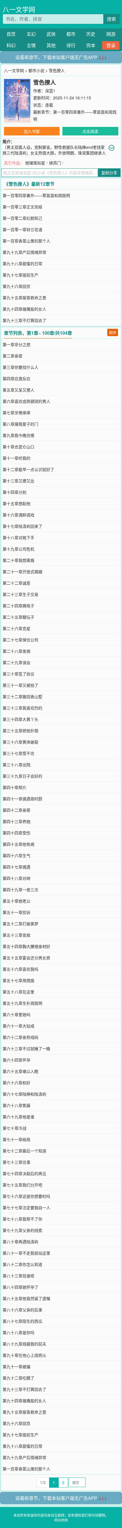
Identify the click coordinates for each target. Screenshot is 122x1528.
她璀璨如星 (35, 163)
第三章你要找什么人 (20, 367)
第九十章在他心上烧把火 (24, 1355)
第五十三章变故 (16, 935)
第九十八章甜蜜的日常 (22, 263)
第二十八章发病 (16, 651)
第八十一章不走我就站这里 (26, 1253)
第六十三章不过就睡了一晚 (26, 1048)
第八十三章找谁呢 (18, 1275)
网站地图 (61, 1519)
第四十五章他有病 (18, 844)
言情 (31, 45)
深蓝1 (50, 90)
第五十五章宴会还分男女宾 (26, 957)
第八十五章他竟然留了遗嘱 (26, 1298)
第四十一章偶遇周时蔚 (22, 798)
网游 (110, 34)
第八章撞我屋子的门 (20, 424)
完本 (90, 45)
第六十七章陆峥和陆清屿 (24, 1094)
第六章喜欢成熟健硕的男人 (26, 401)
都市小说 (36, 70)
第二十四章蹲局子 (18, 605)
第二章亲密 (12, 356)
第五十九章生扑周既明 (22, 1003)
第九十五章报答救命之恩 (24, 297)
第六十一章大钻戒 (18, 1026)
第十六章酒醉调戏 (18, 515)
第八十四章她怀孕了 (20, 1287)
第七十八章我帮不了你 (22, 1219)
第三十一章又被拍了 (20, 685)
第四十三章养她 (16, 821)
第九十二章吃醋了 (18, 1378)
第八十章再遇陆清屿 (20, 1241)
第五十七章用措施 (18, 980)
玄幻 (31, 34)
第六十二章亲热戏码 (20, 1037)
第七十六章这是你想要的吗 (26, 1196)
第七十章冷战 (14, 1128)
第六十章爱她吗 (16, 1014)
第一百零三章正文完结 (22, 207)
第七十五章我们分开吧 (22, 1185)
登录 (110, 45)
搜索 (111, 19)
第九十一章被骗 (16, 1366)
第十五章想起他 (16, 503)
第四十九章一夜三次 (20, 889)
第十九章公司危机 (18, 549)
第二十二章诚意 (16, 583)
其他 (51, 45)
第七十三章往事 (16, 1162)
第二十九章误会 (16, 662)
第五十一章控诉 (16, 912)
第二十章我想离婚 (18, 560)
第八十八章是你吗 (18, 1332)
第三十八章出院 (16, 764)
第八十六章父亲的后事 (22, 1310)
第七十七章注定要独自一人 (26, 1207)
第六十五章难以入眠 (20, 1071)
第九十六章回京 (16, 286)
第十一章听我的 (16, 458)
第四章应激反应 (16, 378)
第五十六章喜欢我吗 (20, 969)
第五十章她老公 (16, 901)
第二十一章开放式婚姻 (22, 571)
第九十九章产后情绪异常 (24, 252)
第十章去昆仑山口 (18, 446)
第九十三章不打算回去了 (24, 320)
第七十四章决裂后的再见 (24, 1173)
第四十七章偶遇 (16, 867)
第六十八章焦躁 (16, 1105)
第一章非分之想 (16, 344)
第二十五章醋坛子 (18, 617)
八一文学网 (19, 9)
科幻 (11, 45)
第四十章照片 (14, 787)
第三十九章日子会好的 (22, 776)
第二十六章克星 (16, 628)
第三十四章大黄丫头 (20, 719)
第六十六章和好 (16, 1082)
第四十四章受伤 (16, 833)
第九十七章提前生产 (20, 275)
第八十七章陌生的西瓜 (22, 1321)
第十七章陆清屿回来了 (22, 526)
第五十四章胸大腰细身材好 (26, 946)
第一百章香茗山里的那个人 (26, 241)
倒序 (112, 332)
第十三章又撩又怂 (18, 480)
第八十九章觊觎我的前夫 (24, 1344)
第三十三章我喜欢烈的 (22, 708)
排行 (70, 45)
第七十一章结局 (16, 1139)
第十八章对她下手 (18, 537)
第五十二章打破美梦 (20, 923)
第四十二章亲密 (16, 810)
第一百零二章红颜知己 (22, 218)
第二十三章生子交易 (20, 594)
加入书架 (32, 131)
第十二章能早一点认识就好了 (28, 469)
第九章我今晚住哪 (18, 435)
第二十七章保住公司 (20, 639)
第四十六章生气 (16, 855)
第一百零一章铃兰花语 (22, 229)
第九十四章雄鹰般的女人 (24, 309)
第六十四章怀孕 (16, 1060)
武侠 (51, 34)
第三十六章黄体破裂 (20, 742)
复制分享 (109, 172)
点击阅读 (90, 131)
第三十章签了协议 (18, 674)
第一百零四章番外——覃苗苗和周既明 (36, 195)
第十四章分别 (14, 492)
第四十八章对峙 (16, 878)
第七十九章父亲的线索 (22, 1230)
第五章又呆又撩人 (18, 390)
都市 (70, 34)
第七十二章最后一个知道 (24, 1151)
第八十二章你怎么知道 (22, 1264)
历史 (90, 34)
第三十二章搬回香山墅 (22, 696)
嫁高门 (55, 163)
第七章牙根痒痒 (16, 412)
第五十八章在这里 (18, 992)
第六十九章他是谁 (18, 1116)
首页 (11, 34)
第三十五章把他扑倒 (20, 730)
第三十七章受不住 (18, 753)
